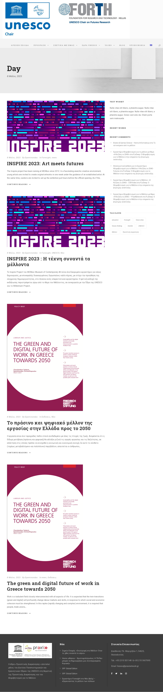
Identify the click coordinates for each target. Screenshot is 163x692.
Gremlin (130, 226)
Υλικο (108, 45)
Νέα (62, 253)
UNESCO (55, 253)
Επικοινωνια (137, 45)
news (54, 157)
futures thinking (117, 226)
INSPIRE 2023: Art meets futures (45, 163)
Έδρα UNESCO (89, 45)
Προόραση (39, 45)
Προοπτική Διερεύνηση (131, 232)
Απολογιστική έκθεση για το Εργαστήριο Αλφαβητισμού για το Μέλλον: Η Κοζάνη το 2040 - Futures (133, 168)
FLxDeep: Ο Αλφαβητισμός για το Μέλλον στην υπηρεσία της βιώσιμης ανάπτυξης (134, 157)
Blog (122, 45)
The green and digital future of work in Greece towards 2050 (53, 586)
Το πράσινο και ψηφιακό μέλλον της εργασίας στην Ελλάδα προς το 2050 (49, 425)
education (115, 220)
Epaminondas (31, 157)
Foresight (46, 157)
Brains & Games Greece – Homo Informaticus (131, 143)
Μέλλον (114, 232)
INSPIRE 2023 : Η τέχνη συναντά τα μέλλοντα (48, 261)
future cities (140, 220)
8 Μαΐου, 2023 (14, 157)
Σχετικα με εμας (63, 45)
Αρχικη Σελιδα (20, 45)
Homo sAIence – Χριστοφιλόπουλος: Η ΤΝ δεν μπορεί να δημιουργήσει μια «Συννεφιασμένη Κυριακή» (82, 661)
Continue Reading (17, 184)
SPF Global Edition (69, 668)
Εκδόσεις (46, 417)
